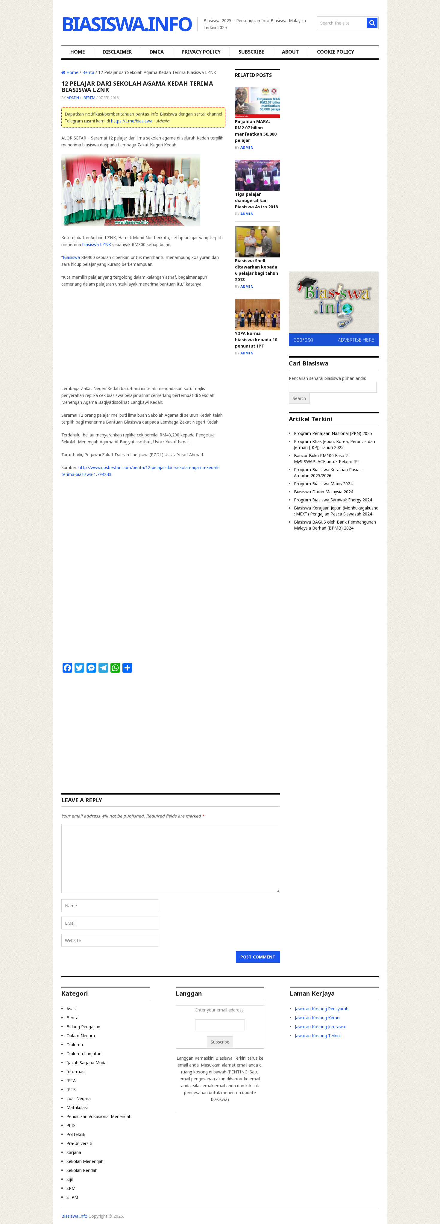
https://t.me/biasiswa (131, 121)
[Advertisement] (111, 335)
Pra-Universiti (79, 1143)
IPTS (71, 1089)
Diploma (74, 1044)
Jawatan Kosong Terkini (318, 1035)
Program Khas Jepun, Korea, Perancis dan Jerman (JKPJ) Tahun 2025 (334, 444)
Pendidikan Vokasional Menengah (98, 1116)
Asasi (71, 1008)
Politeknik (75, 1134)
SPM (70, 1188)
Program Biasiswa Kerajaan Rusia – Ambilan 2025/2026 (328, 472)
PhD (70, 1125)
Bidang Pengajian (83, 1026)
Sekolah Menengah (85, 1161)
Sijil (69, 1179)
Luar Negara (78, 1098)
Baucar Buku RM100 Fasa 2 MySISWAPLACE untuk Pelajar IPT (327, 458)
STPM (72, 1197)
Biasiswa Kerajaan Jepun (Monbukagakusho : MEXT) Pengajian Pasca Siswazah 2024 (336, 511)
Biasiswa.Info (126, 24)
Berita (88, 72)
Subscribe (251, 51)
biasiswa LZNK (96, 244)
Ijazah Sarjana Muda (86, 1062)
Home (77, 51)
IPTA (71, 1080)
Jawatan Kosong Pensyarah (321, 1008)
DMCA (157, 51)
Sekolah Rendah (82, 1170)
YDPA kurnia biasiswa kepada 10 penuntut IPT (256, 339)
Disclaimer (117, 51)
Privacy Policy (201, 51)
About (290, 51)
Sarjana (73, 1152)
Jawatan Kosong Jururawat (321, 1026)
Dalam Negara (80, 1035)
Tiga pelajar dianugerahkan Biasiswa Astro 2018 (256, 200)
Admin (73, 97)
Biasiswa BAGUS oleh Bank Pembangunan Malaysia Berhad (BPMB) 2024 (335, 525)
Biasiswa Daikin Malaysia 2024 (323, 492)
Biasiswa (71, 257)
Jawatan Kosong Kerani (317, 1017)
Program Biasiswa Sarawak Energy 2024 (333, 500)
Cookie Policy (335, 51)
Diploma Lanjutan (83, 1053)
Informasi (75, 1071)
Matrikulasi (77, 1107)
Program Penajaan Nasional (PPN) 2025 (333, 433)
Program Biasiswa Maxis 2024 (323, 483)
